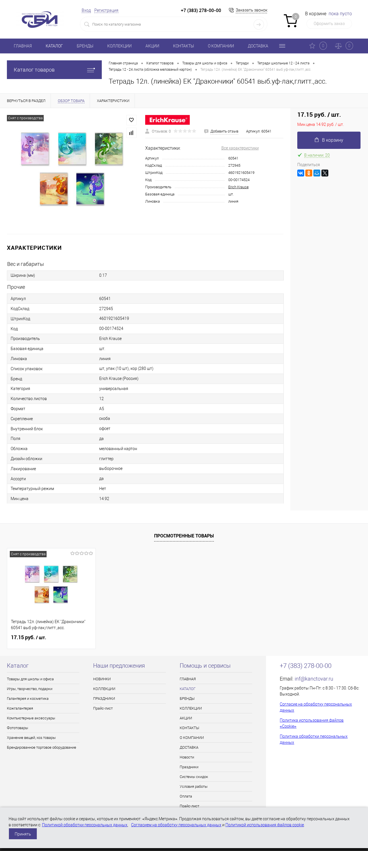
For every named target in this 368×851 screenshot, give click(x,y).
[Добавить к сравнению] (131, 133)
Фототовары (17, 728)
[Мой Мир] (316, 173)
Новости (187, 757)
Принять (23, 834)
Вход (86, 10)
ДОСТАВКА (258, 46)
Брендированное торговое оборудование (41, 747)
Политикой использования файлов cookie (264, 825)
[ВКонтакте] (300, 173)
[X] (324, 173)
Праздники (189, 767)
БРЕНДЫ (85, 46)
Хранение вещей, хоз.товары (31, 737)
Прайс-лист (103, 708)
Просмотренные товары (184, 536)
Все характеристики (240, 148)
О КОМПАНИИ (221, 46)
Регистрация (106, 10)
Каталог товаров (34, 70)
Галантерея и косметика (28, 698)
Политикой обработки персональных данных (84, 825)
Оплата (186, 796)
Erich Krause (238, 187)
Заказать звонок (251, 10)
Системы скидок (194, 777)
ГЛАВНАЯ (23, 46)
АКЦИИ (152, 46)
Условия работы (194, 786)
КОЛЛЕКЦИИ (119, 46)
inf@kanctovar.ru (314, 679)
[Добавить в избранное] (131, 120)
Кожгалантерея (20, 708)
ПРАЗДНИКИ (104, 698)
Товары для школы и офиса (30, 679)
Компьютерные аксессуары (31, 718)
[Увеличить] (72, 171)
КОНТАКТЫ (183, 46)
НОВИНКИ (102, 679)
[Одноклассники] (308, 173)
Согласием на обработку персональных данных (176, 825)
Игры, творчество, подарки (29, 689)
